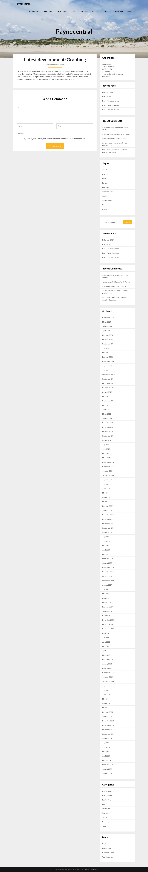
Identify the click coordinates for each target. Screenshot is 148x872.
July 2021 (105, 370)
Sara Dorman (106, 150)
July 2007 (105, 589)
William (129, 11)
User (104, 205)
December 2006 (108, 616)
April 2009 (106, 497)
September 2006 (108, 629)
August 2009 (107, 480)
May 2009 (105, 493)
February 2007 (107, 607)
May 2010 (105, 453)
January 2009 (107, 510)
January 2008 (107, 563)
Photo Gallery (107, 64)
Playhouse (84, 11)
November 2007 (108, 572)
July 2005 (105, 690)
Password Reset (108, 192)
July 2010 (105, 445)
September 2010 (108, 436)
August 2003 (107, 773)
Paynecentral (23, 3)
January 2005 (107, 716)
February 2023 (107, 335)
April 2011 (106, 410)
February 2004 (107, 765)
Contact (105, 209)
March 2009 (106, 502)
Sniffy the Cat (107, 69)
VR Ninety (106, 71)
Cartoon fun (106, 96)
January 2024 (107, 326)
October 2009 (107, 471)
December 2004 (108, 721)
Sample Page (107, 200)
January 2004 (107, 769)
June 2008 (106, 541)
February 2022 (107, 357)
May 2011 (105, 405)
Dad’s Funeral (47, 11)
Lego (73, 11)
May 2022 (105, 353)
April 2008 (106, 550)
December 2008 (108, 515)
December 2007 (108, 567)
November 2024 (108, 318)
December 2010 (108, 423)
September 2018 (108, 379)
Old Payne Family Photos (121, 134)
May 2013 (105, 396)
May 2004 (105, 751)
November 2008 (108, 519)
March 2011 (106, 414)
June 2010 (106, 449)
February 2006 (107, 659)
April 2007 (106, 598)
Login (104, 178)
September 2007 (108, 581)
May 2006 (105, 646)
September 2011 (108, 401)
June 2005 (106, 695)
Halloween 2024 (108, 92)
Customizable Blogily (91, 869)
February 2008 (107, 559)
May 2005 (105, 699)
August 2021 (107, 366)
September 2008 (108, 528)
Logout (105, 183)
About (104, 170)
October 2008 (107, 524)
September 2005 (108, 681)
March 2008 (106, 554)
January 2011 (107, 418)
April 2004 (106, 756)
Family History (62, 11)
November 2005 (108, 673)
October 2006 (107, 624)
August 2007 (107, 585)
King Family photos (119, 138)
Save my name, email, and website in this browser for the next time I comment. (56, 139)
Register (105, 196)
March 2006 (106, 655)
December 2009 (108, 462)
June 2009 (106, 488)
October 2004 (107, 730)
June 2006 (106, 642)
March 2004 (106, 760)
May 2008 (105, 545)
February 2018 (107, 383)
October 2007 (107, 576)
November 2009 (108, 467)
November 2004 (108, 725)
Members (105, 187)
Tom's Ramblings (108, 67)
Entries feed (106, 848)
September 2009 (108, 475)
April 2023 (106, 331)
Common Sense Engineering (112, 74)
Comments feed (108, 853)
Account (105, 174)
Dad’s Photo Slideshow (110, 105)
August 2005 (107, 686)
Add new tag (33, 11)
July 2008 (105, 537)
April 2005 (106, 703)
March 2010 (106, 458)
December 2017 (108, 388)
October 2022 (107, 339)
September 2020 (108, 374)
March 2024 (106, 322)
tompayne (106, 127)
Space (105, 11)
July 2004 (105, 743)
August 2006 (107, 633)
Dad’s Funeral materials (110, 101)
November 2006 (108, 620)
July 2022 (105, 348)
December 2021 (108, 361)
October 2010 (107, 431)
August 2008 (107, 532)
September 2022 (108, 344)
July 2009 (105, 484)
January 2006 (107, 664)
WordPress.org (107, 857)
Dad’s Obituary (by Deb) (111, 110)
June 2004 (106, 747)
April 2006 (106, 651)
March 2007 (106, 602)
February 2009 (107, 506)
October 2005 (107, 677)
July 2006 (105, 638)
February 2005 (107, 712)
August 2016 (107, 392)
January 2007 (107, 611)
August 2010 (107, 440)
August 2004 (107, 738)
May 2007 (105, 594)
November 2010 (108, 427)
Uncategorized (117, 11)
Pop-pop (95, 11)
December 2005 (108, 668)
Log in (104, 844)
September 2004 (108, 734)
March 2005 (106, 708)
